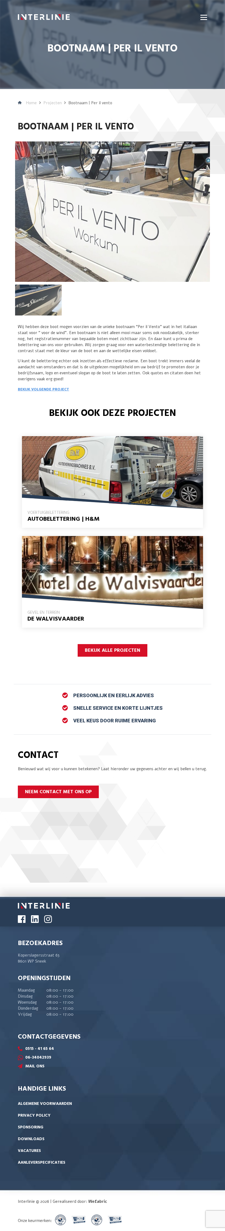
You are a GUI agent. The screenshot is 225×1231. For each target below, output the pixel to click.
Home (31, 103)
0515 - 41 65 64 (39, 1049)
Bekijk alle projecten (112, 650)
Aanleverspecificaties (41, 1162)
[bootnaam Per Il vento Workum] (112, 211)
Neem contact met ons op (58, 792)
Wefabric (97, 1201)
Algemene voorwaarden (45, 1103)
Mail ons (34, 1066)
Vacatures (29, 1151)
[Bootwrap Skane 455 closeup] (38, 299)
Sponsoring (30, 1127)
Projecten (52, 103)
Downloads (31, 1139)
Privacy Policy (34, 1115)
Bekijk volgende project (43, 389)
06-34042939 (38, 1058)
